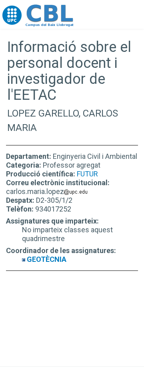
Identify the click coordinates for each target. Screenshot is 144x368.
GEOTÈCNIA (46, 259)
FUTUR (87, 174)
